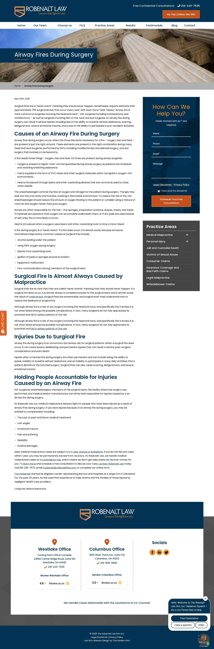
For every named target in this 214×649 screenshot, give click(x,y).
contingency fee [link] (51, 459)
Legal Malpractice (158, 277)
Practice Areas (104, 25)
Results (130, 25)
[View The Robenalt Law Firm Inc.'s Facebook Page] (153, 553)
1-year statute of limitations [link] (87, 452)
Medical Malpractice (36, 488)
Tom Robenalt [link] (22, 474)
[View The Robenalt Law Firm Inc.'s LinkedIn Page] (159, 553)
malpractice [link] (36, 296)
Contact (189, 25)
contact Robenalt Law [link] (111, 463)
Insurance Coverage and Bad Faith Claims (162, 269)
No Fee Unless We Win (181, 14)
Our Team (40, 25)
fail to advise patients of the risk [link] (48, 328)
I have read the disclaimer (174, 190)
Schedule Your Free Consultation (171, 201)
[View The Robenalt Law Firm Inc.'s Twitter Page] (166, 553)
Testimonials (154, 25)
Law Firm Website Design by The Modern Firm (107, 640)
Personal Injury (155, 241)
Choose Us (65, 25)
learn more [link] (29, 463)
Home (21, 25)
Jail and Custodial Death (162, 248)
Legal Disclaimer (162, 184)
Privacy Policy (181, 184)
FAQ (82, 25)
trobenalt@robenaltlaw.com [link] (59, 467)
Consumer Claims (158, 261)
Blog (174, 25)
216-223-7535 (190, 6)
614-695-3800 (108, 563)
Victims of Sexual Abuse (162, 254)
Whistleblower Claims (160, 284)
